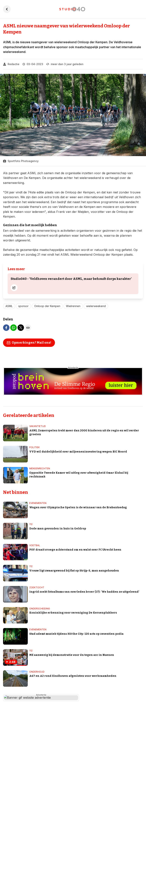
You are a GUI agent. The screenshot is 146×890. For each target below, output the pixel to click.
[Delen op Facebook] (6, 327)
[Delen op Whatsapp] (13, 327)
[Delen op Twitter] (20, 327)
